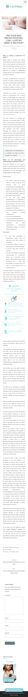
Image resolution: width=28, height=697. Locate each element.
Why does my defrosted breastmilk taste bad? (14, 562)
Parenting (16, 547)
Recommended (7, 549)
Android (10, 531)
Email (7, 625)
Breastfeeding (8, 547)
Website (7, 633)
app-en (7, 551)
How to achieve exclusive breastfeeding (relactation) (14, 571)
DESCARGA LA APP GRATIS (15, 690)
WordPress (22, 693)
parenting (12, 551)
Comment (8, 595)
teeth (17, 551)
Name (7, 618)
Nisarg (16, 695)
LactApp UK (18, 46)
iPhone (5, 531)
